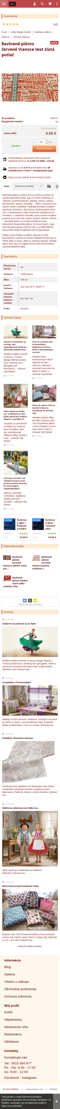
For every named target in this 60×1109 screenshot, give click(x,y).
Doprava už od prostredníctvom (30, 169)
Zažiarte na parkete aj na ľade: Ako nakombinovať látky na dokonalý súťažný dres (15, 346)
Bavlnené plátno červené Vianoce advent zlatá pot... (15, 562)
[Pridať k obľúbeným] (35, 600)
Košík (8, 1012)
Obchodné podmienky (20, 989)
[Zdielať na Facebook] (25, 600)
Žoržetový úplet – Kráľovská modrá (22, 524)
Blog (7, 967)
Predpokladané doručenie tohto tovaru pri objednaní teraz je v (31, 159)
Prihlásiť (53, 1089)
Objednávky (13, 1019)
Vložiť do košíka (44, 148)
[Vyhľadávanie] (42, 4)
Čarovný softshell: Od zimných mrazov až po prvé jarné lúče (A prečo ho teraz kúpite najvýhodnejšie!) (15, 483)
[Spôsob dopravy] (49, 186)
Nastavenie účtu (16, 1027)
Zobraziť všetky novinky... (30, 946)
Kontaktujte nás (15, 1057)
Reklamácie (13, 1034)
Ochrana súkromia (17, 996)
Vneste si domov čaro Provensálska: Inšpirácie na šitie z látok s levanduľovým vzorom (42, 347)
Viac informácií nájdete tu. (36, 1105)
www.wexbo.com (34, 1089)
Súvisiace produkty (24, 186)
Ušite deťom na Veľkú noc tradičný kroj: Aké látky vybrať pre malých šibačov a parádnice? (15, 415)
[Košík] (50, 4)
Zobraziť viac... (24, 669)
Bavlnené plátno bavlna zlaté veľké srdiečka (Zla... (15, 582)
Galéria (9, 974)
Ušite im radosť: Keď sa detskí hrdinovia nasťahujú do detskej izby (43, 409)
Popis (6, 186)
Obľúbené (11, 1041)
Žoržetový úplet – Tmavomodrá (50, 524)
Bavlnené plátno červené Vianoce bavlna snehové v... (42, 562)
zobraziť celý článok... (14, 370)
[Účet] (34, 4)
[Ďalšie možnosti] (57, 4)
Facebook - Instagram (20, 1077)
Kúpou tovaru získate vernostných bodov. (29, 177)
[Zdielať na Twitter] (30, 600)
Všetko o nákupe (16, 981)
